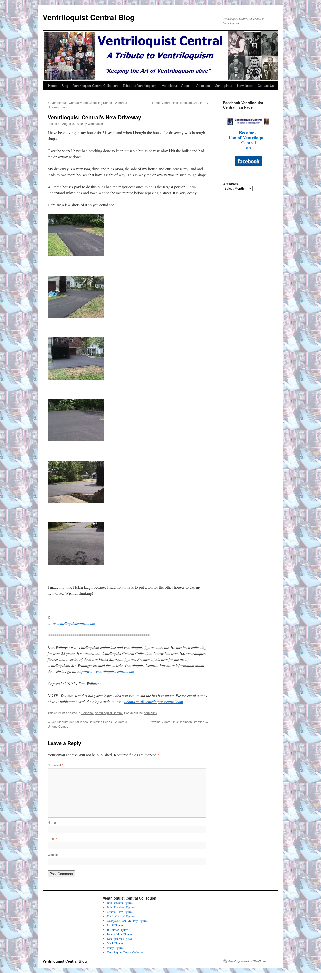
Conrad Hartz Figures (120, 912)
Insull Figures (115, 925)
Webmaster (95, 123)
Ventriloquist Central (109, 713)
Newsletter (245, 85)
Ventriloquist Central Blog (89, 17)
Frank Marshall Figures (121, 916)
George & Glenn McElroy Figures (127, 921)
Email (52, 838)
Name (53, 822)
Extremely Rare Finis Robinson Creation (178, 102)
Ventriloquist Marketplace (214, 85)
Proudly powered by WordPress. (247, 961)
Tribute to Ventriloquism (140, 85)
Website (53, 854)
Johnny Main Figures (119, 934)
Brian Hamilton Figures (121, 907)
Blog (65, 85)
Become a (248, 132)
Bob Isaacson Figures (120, 903)
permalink (150, 713)
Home (52, 85)
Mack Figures (115, 943)
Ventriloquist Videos (176, 85)
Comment (55, 765)
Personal (87, 713)
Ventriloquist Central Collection (95, 85)
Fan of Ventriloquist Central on (248, 142)
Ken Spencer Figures (119, 939)
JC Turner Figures (117, 930)
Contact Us (266, 85)
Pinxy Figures (115, 948)
